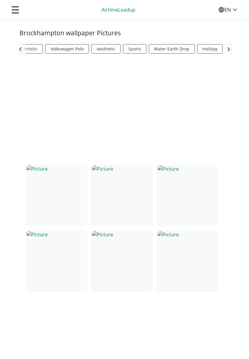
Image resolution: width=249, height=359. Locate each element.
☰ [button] (15, 9)
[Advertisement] (124, 108)
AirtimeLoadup (118, 9)
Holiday (209, 49)
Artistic (30, 49)
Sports (134, 49)
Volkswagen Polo (67, 49)
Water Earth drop (171, 49)
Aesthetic (106, 49)
